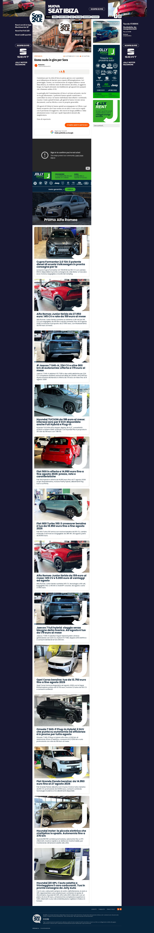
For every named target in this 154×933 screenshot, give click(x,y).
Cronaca (48, 17)
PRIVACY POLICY (111, 909)
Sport (72, 17)
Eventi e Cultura (63, 17)
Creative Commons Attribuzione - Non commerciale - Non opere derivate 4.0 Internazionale (70, 916)
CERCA (70, 189)
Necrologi (79, 17)
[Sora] (37, 25)
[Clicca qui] (61, 155)
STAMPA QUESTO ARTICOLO (77, 125)
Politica (55, 17)
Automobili (87, 17)
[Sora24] (118, 909)
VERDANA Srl (35, 928)
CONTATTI (94, 909)
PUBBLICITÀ (102, 909)
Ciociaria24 (95, 17)
